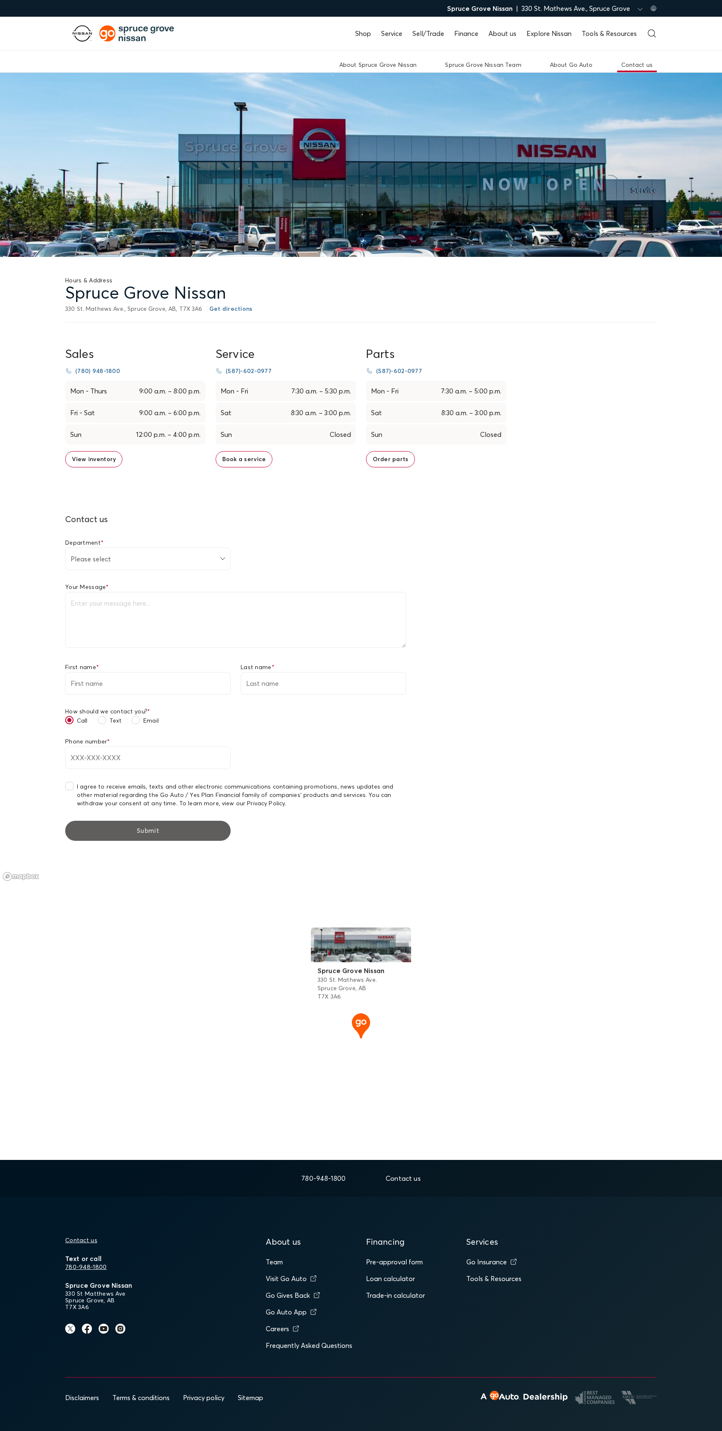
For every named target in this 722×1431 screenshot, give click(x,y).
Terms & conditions (141, 1397)
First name (82, 667)
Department (84, 542)
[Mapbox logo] (21, 876)
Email (151, 720)
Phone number (87, 741)
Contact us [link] (637, 65)
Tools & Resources (609, 33)
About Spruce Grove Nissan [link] (378, 65)
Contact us (81, 1240)
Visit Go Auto (286, 1278)
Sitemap (250, 1397)
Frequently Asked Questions (309, 1345)
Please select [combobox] (91, 559)
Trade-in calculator (395, 1295)
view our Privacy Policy (253, 803)
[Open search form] (652, 33)
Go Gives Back (288, 1295)
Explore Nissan (549, 33)
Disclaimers (82, 1397)
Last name (258, 667)
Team (274, 1262)
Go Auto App (286, 1312)
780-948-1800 (86, 1267)
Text (115, 720)
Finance (466, 33)
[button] (361, 1025)
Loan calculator (390, 1278)
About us (502, 33)
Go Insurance (486, 1262)
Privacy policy (203, 1397)
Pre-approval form (394, 1262)
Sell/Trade (428, 33)
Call (82, 720)
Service (391, 33)
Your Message (87, 587)
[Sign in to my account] (653, 8)
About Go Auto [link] (571, 65)
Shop (363, 33)
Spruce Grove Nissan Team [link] (483, 65)
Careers (277, 1328)
